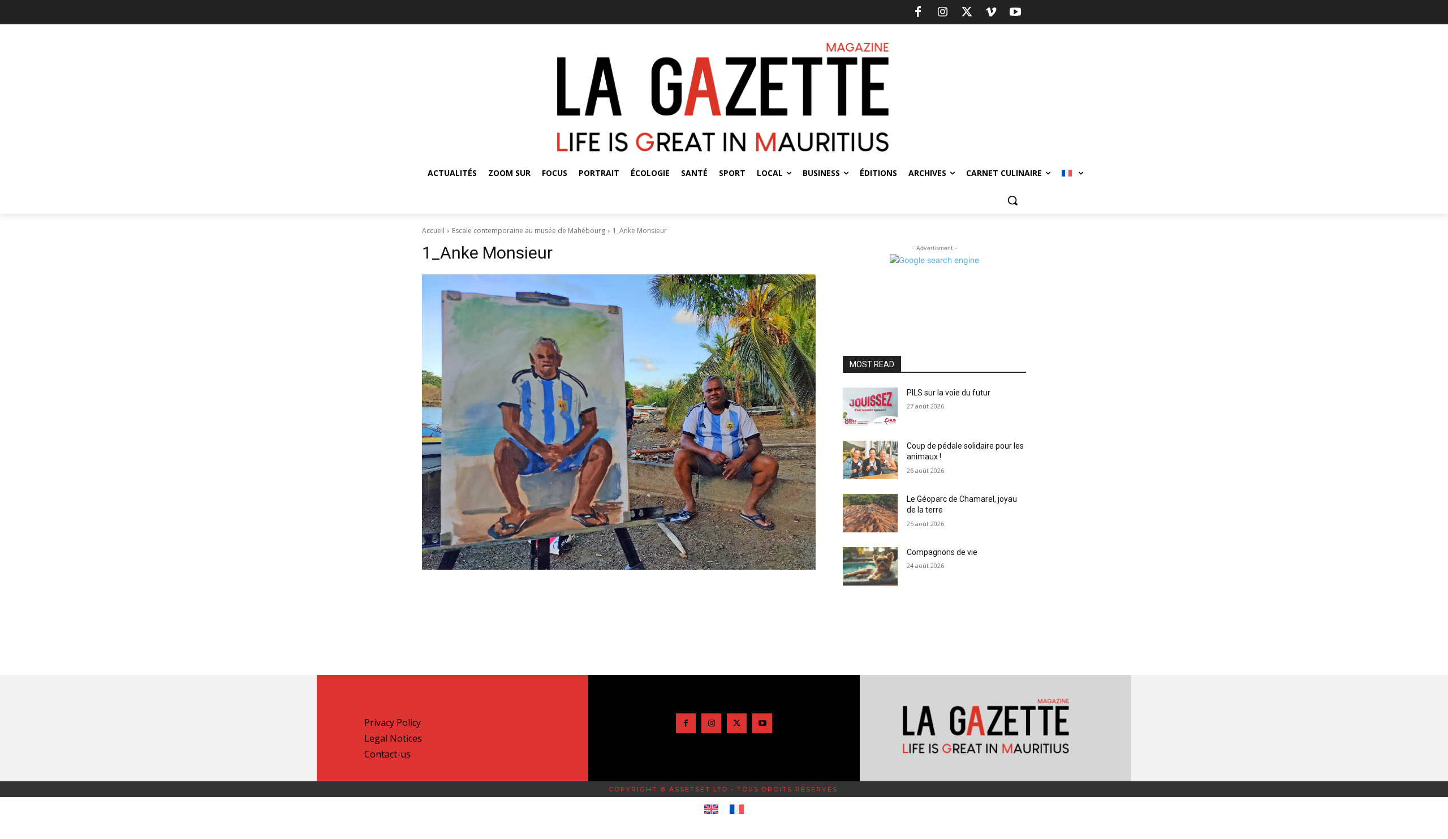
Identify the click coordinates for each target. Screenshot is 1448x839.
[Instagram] (942, 12)
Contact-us (387, 754)
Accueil (433, 230)
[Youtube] (1015, 12)
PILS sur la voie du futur (948, 392)
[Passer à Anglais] (711, 810)
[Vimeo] (991, 12)
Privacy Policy (392, 722)
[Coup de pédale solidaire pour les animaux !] (870, 460)
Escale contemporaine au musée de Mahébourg (528, 230)
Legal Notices (393, 738)
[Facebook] (918, 12)
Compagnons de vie (942, 552)
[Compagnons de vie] (870, 566)
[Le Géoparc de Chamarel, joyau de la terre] (870, 513)
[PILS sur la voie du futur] (870, 407)
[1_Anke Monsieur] (619, 422)
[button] (1012, 200)
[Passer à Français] (736, 810)
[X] (966, 12)
